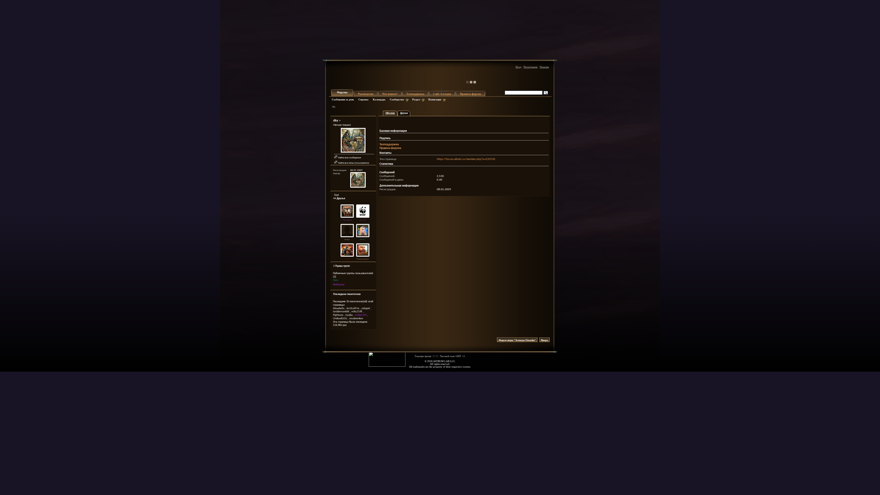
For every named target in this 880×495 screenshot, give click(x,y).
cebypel (365, 308)
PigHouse (338, 315)
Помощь (544, 67)
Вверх (544, 340)
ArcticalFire (352, 308)
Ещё (336, 195)
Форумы (342, 92)
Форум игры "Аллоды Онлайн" (517, 340)
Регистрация (530, 67)
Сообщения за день (343, 99)
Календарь (379, 99)
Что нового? (389, 94)
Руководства (365, 94)
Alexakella (338, 308)
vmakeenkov (356, 318)
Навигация (434, 99)
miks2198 (356, 311)
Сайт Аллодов (442, 94)
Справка (363, 99)
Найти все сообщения (349, 158)
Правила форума (470, 94)
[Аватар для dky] (353, 141)
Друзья (404, 113)
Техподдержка (415, 94)
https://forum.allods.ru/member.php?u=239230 (466, 159)
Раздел (416, 99)
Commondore (363, 259)
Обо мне (390, 113)
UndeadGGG (340, 318)
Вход (518, 67)
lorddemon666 (341, 311)
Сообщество (397, 99)
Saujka (349, 315)
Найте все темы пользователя (353, 163)
